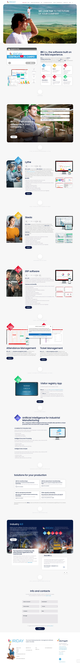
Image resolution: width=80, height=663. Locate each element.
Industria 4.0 (59, 2)
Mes (28, 2)
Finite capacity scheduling (48, 492)
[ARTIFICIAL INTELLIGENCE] (40, 408)
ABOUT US (37, 649)
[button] (50, 326)
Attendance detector (48, 2)
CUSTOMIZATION (29, 650)
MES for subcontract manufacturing (50, 481)
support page (48, 595)
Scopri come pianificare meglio (47, 497)
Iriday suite (24, 2)
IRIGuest (65, 80)
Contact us (65, 2)
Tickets (54, 2)
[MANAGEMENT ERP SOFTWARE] (40, 256)
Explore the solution (19, 486)
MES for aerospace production (23, 492)
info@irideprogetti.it (63, 648)
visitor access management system (55, 389)
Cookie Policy (35, 336)
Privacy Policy (61, 654)
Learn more (30, 562)
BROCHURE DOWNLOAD (20, 658)
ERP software (32, 271)
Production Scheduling (35, 2)
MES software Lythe (31, 171)
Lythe (43, 69)
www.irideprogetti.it (63, 649)
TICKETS (17, 656)
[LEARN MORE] (40, 92)
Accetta (40, 334)
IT (72, 2)
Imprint (46, 336)
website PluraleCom (62, 661)
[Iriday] (11, 2)
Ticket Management (51, 348)
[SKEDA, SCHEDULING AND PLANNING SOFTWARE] (40, 202)
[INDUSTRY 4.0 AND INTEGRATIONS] (40, 509)
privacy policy (50, 625)
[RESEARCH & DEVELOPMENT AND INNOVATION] (40, 465)
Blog (70, 2)
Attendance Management (21, 348)
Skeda (54, 69)
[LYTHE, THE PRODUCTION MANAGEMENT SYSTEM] (40, 147)
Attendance (45, 80)
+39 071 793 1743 (62, 646)
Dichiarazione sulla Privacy (41, 336)
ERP (41, 2)
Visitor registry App (51, 383)
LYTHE (17, 649)
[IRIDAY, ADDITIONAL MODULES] (40, 316)
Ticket (54, 80)
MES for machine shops (21, 481)
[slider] (29, 166)
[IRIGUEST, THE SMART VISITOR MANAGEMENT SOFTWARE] (40, 369)
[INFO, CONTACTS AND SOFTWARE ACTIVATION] (40, 577)
